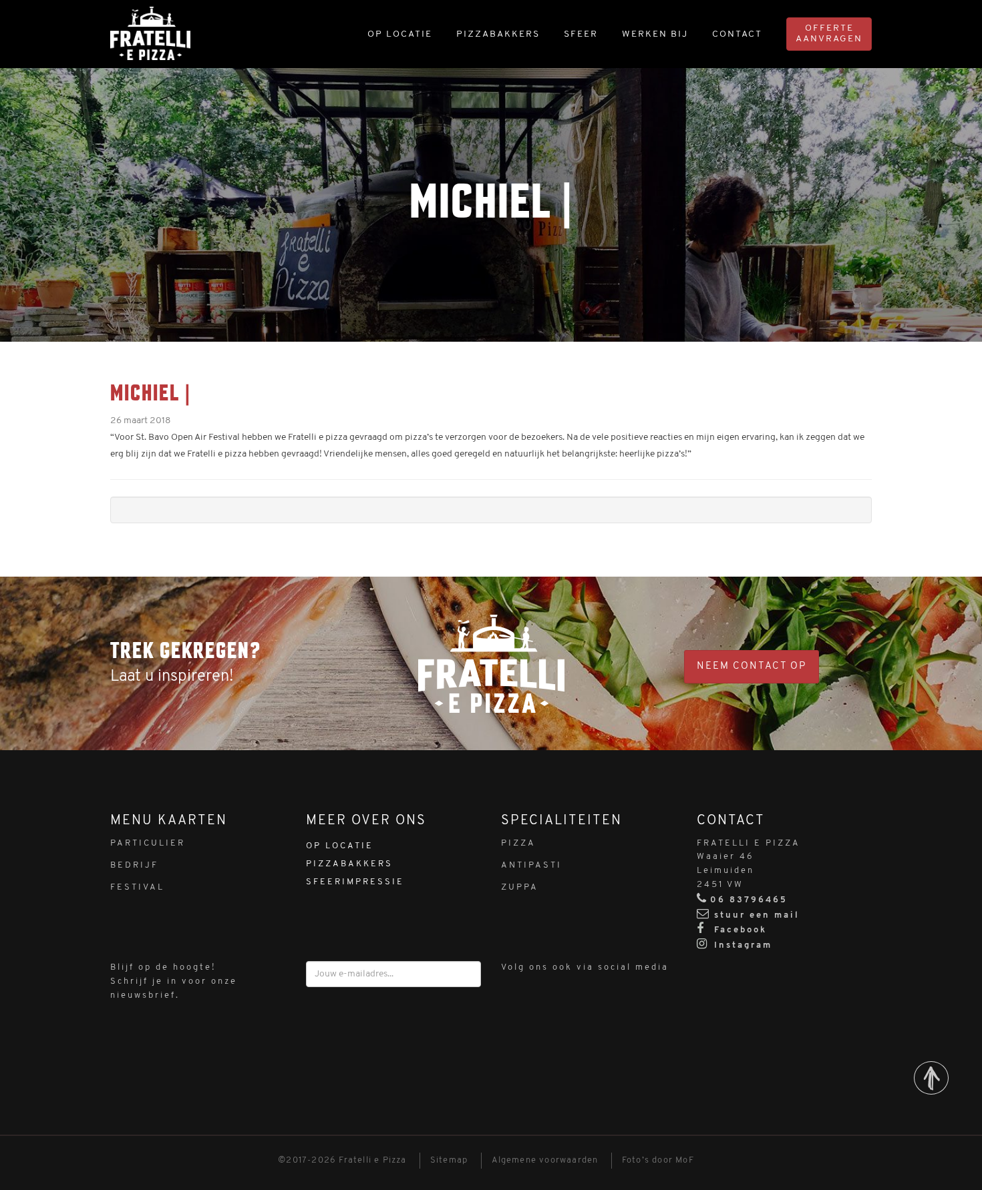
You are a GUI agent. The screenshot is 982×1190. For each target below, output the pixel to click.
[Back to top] (931, 1078)
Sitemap (449, 1160)
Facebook (738, 930)
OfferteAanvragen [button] (829, 33)
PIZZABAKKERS (498, 34)
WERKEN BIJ (655, 34)
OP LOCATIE (399, 34)
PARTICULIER (147, 843)
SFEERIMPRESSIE (355, 882)
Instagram (741, 945)
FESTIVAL (137, 887)
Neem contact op (751, 666)
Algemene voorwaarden (545, 1160)
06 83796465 (749, 900)
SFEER (581, 34)
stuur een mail (757, 915)
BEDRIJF (134, 865)
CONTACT (737, 34)
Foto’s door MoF (658, 1160)
